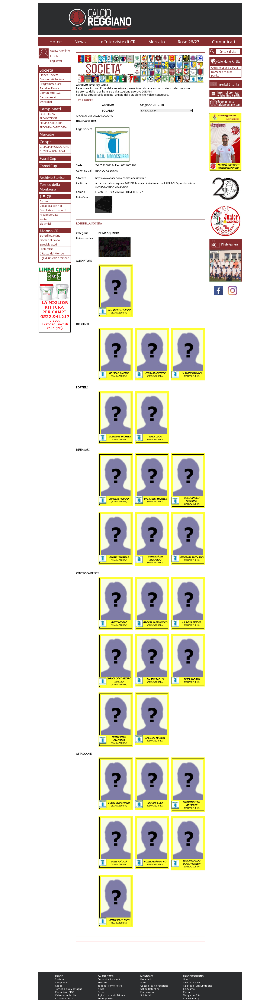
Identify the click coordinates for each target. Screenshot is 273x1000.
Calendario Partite (65, 995)
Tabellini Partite (50, 88)
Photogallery (105, 998)
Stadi (143, 982)
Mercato (156, 42)
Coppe (46, 141)
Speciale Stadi (49, 244)
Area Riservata (49, 215)
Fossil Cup (48, 158)
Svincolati (46, 102)
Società (46, 70)
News (80, 42)
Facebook (146, 979)
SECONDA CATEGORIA (53, 127)
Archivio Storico (52, 177)
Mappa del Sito (191, 995)
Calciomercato (49, 97)
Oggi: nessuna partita (224, 67)
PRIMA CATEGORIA (51, 123)
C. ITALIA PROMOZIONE (54, 147)
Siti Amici (45, 223)
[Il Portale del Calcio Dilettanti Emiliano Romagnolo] (101, 33)
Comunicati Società (52, 79)
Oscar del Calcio (50, 240)
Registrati (56, 61)
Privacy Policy (191, 998)
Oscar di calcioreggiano (154, 985)
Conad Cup (48, 165)
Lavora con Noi (191, 982)
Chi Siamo (189, 988)
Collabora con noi (51, 206)
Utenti (186, 979)
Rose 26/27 (188, 42)
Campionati (50, 108)
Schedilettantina (50, 235)
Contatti (187, 992)
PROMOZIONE (48, 118)
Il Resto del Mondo (52, 253)
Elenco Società (49, 75)
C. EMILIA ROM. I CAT (52, 151)
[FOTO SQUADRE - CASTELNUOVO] (225, 280)
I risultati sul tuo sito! (53, 210)
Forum (44, 201)
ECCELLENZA (47, 114)
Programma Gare (51, 84)
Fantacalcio (47, 249)
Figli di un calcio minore (54, 258)
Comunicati (223, 42)
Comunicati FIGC (50, 93)
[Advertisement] (55, 367)
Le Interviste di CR (117, 42)
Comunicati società (109, 979)
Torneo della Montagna (50, 187)
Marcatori (47, 134)
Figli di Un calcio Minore (111, 995)
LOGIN (54, 56)
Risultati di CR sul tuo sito (197, 985)
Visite (43, 219)
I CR (45, 196)
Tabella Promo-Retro (110, 985)
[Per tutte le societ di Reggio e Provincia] (55, 331)
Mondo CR (49, 230)
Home (55, 42)
